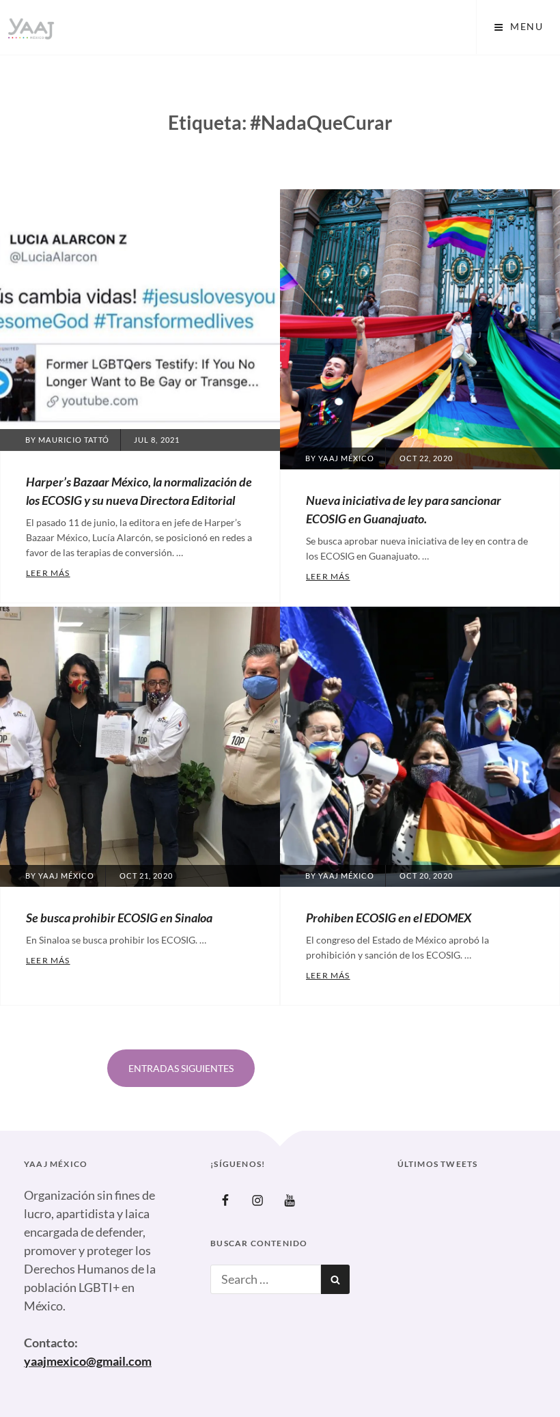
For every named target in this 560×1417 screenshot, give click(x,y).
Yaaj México (346, 458)
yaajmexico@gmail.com (88, 1360)
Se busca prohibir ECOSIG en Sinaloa (119, 917)
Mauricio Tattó (73, 439)
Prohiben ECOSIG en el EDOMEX (388, 917)
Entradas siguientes (181, 1068)
